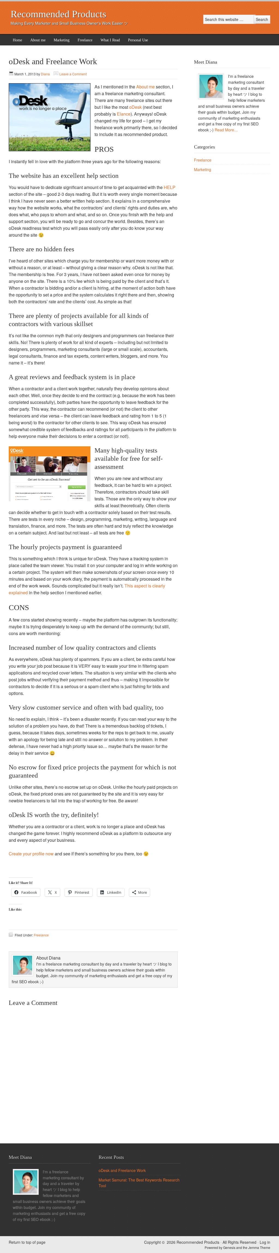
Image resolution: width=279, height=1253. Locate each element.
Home (17, 40)
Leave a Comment (73, 74)
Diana (45, 74)
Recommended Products (58, 14)
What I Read (110, 40)
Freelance (85, 40)
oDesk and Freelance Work (122, 1170)
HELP (169, 187)
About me (38, 40)
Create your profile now (31, 853)
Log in (265, 1242)
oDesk (135, 107)
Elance (124, 114)
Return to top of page (27, 1242)
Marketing (61, 40)
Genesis (229, 1247)
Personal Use (138, 40)
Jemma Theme (259, 1247)
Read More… (226, 129)
